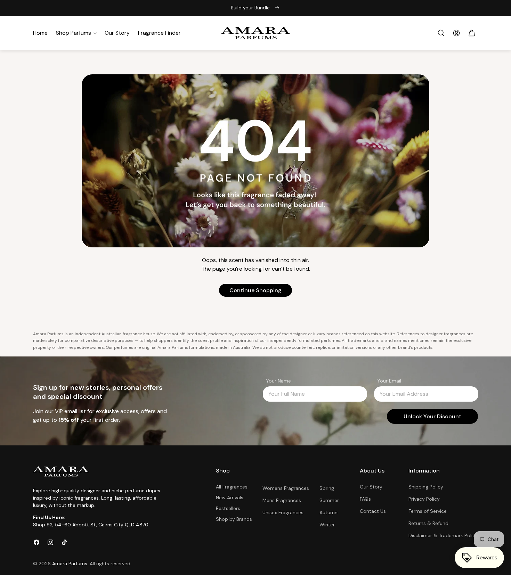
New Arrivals (229, 497)
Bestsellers (228, 508)
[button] (76, 33)
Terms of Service (427, 511)
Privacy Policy (424, 499)
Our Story (371, 487)
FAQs (365, 499)
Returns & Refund (428, 523)
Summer (329, 500)
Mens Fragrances (281, 500)
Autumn (328, 512)
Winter (327, 524)
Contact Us (373, 511)
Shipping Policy (425, 487)
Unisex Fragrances (282, 512)
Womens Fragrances (285, 488)
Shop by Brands (234, 519)
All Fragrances (232, 487)
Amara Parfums (69, 563)
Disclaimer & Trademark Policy (443, 536)
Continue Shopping (255, 290)
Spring (326, 488)
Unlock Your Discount (432, 416)
